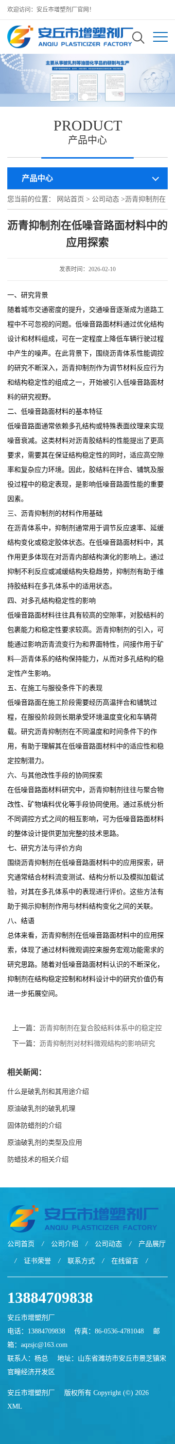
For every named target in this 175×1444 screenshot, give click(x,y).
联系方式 (81, 1261)
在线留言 (125, 1261)
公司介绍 (64, 1244)
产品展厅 (152, 1244)
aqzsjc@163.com (44, 1344)
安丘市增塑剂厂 (31, 1392)
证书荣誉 (37, 1261)
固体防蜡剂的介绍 (34, 1125)
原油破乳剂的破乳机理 (41, 1108)
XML (14, 1406)
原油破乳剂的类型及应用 (47, 1142)
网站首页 (70, 199)
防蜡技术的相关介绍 (38, 1159)
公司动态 (105, 199)
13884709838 (50, 1297)
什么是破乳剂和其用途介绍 (48, 1091)
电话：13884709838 (36, 1331)
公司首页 (21, 1244)
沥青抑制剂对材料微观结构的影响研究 (97, 1043)
